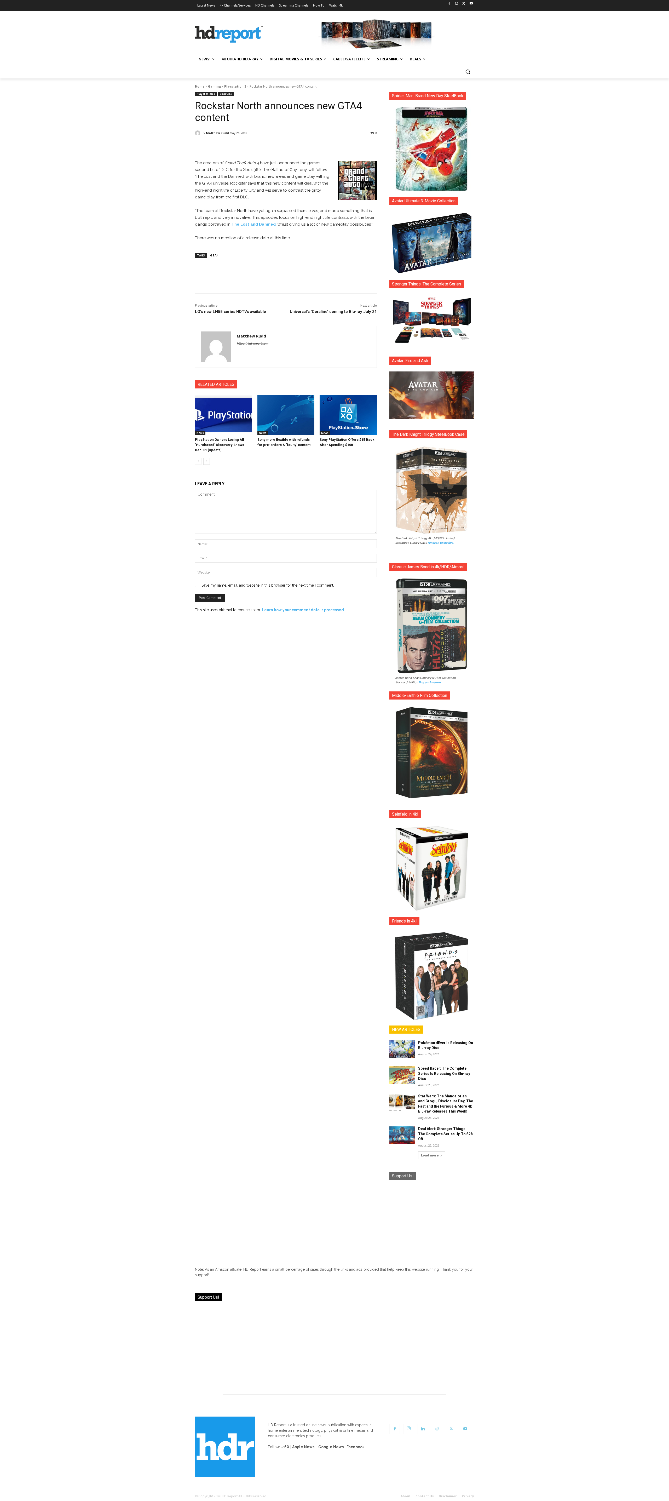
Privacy (468, 1496)
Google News (331, 1447)
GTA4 (214, 255)
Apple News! (303, 1447)
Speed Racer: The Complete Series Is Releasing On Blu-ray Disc (444, 1073)
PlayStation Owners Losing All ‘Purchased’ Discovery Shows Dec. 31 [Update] (219, 445)
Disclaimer (448, 1496)
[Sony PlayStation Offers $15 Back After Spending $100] (348, 415)
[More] (332, 146)
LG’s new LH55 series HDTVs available (230, 311)
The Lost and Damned (254, 224)
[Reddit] (437, 1429)
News (200, 433)
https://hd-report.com (252, 343)
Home (200, 86)
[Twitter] (464, 4)
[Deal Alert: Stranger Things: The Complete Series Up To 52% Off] (402, 1135)
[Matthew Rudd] (198, 133)
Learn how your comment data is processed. (303, 610)
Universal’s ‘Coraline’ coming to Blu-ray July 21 (333, 311)
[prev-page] (198, 461)
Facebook (356, 1447)
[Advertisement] (431, 1219)
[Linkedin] (423, 1429)
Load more (430, 1155)
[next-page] (206, 461)
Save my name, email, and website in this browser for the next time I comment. (267, 585)
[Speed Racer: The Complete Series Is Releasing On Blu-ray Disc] (402, 1075)
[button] (468, 71)
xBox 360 (226, 94)
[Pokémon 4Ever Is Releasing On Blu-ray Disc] (402, 1049)
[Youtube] (471, 4)
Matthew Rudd (217, 133)
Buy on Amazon (430, 682)
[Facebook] (449, 4)
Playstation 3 (235, 86)
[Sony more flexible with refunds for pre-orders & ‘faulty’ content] (286, 415)
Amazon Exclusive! (441, 543)
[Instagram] (457, 4)
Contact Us (425, 1496)
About (406, 1496)
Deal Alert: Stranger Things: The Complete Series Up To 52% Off (446, 1134)
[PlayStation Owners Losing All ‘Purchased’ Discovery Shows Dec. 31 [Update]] (223, 415)
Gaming (214, 86)
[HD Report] (229, 34)
